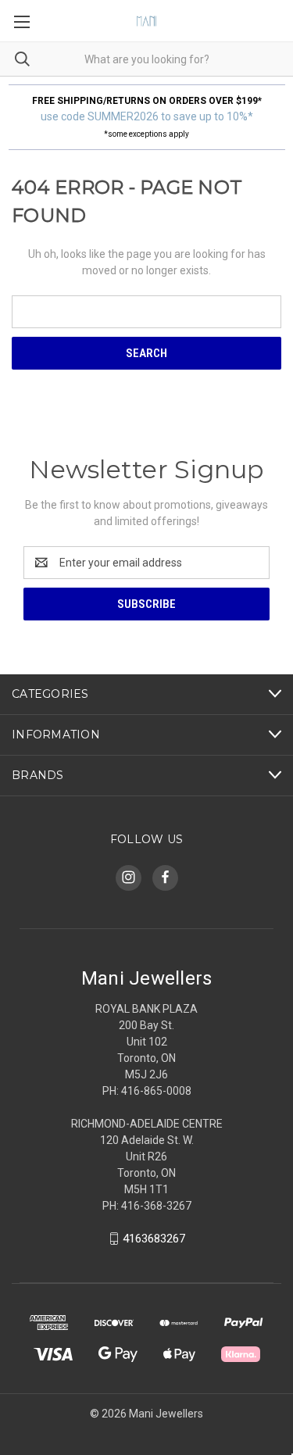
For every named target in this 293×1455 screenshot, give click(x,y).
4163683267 (154, 1239)
